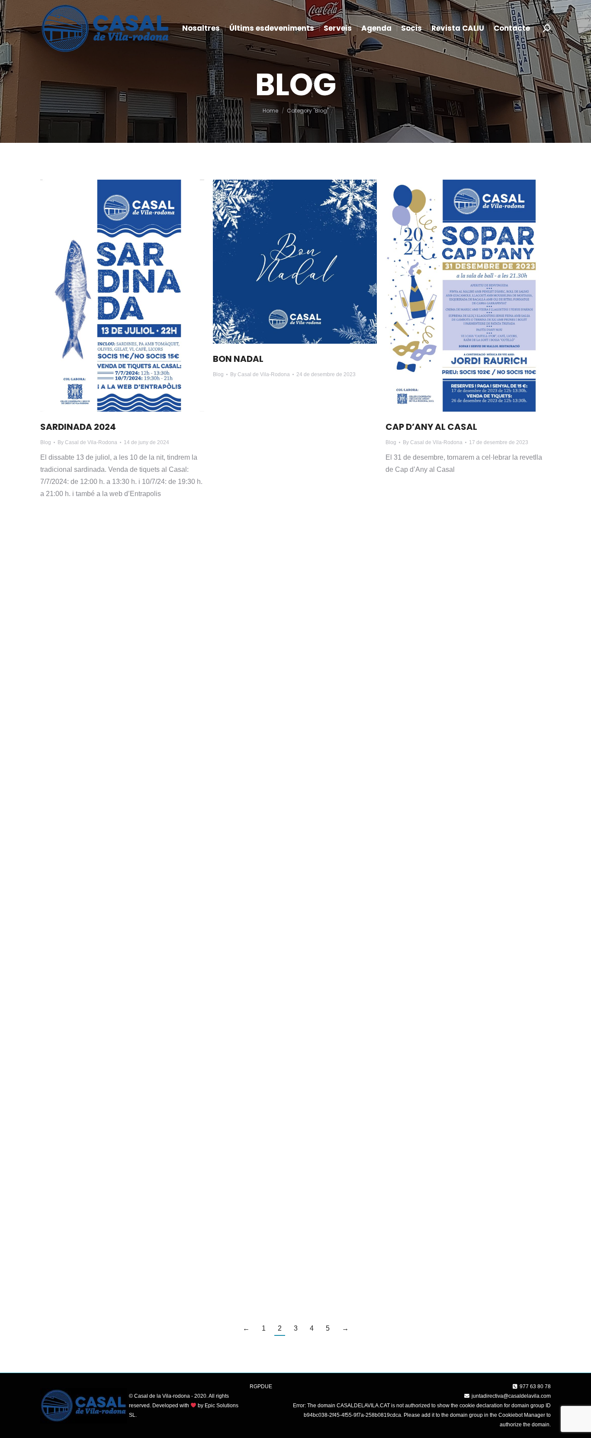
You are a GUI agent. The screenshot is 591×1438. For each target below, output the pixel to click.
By (87, 442)
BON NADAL (238, 359)
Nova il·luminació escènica (446, 592)
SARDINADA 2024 (78, 427)
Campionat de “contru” (438, 979)
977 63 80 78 (535, 1386)
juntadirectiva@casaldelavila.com (511, 1396)
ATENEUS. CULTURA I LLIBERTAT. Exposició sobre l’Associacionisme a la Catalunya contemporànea (293, 1157)
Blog (45, 442)
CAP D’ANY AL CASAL (431, 427)
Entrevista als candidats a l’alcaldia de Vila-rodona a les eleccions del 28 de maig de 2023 (122, 625)
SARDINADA (239, 638)
